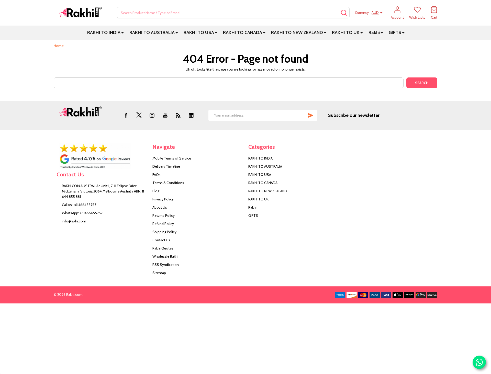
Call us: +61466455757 (79, 204)
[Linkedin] (191, 115)
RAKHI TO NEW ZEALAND (297, 32)
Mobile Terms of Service (171, 158)
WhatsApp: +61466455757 (82, 213)
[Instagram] (152, 115)
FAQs (156, 174)
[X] (139, 115)
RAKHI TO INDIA (103, 32)
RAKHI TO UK (346, 32)
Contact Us (161, 240)
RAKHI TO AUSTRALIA (152, 32)
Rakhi (374, 32)
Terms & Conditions (168, 182)
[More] (122, 32)
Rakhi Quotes (162, 248)
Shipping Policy (164, 232)
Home (59, 45)
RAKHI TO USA (199, 32)
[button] (101, 156)
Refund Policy (163, 223)
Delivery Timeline (166, 166)
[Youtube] (165, 115)
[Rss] (178, 115)
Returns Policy (163, 215)
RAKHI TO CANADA (242, 32)
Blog (155, 191)
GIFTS (395, 32)
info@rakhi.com (74, 221)
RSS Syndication (165, 264)
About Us (159, 207)
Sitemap (159, 272)
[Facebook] (125, 115)
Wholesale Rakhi (165, 256)
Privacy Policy (163, 199)
